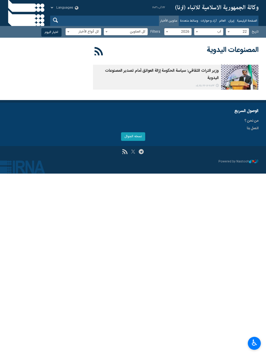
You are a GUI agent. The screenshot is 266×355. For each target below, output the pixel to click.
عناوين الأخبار (168, 20)
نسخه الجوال (133, 136)
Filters (155, 32)
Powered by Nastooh (233, 162)
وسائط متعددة (189, 20)
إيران (231, 20)
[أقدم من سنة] (239, 77)
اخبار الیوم (51, 32)
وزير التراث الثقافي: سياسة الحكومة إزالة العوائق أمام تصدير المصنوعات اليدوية (162, 74)
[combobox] (237, 31)
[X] (133, 152)
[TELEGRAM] (141, 152)
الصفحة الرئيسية (247, 20)
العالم (222, 20)
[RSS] (99, 52)
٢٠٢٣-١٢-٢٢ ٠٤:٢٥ (205, 85)
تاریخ (255, 32)
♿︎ (254, 342)
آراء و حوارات (209, 20)
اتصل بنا (252, 128)
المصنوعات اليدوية (232, 50)
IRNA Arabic (216, 8)
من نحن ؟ (251, 121)
